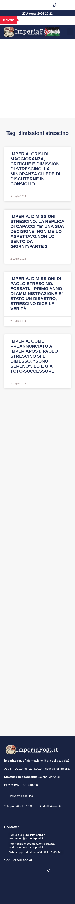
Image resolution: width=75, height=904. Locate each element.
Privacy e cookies (21, 795)
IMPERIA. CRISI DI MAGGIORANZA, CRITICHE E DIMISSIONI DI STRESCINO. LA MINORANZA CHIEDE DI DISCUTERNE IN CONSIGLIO (35, 168)
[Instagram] (23, 5)
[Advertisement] (37, 78)
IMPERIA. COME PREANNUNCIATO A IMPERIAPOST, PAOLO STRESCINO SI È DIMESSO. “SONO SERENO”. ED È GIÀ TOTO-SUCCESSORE (34, 356)
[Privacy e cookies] (6, 792)
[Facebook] (12, 5)
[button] (65, 4)
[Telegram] (44, 5)
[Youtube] (33, 5)
